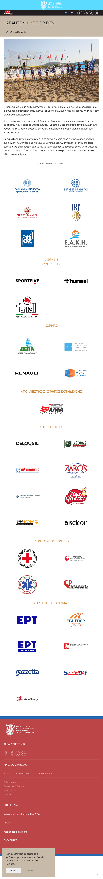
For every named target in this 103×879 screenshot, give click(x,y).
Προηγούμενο (45, 163)
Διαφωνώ (30, 871)
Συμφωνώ (13, 871)
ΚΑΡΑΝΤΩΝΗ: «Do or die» (29, 23)
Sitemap (7, 794)
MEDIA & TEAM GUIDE (42, 773)
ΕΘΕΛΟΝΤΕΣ (24, 773)
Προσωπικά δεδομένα (14, 786)
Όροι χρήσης (10, 790)
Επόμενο (60, 163)
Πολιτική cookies (11, 782)
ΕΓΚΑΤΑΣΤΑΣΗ (10, 773)
